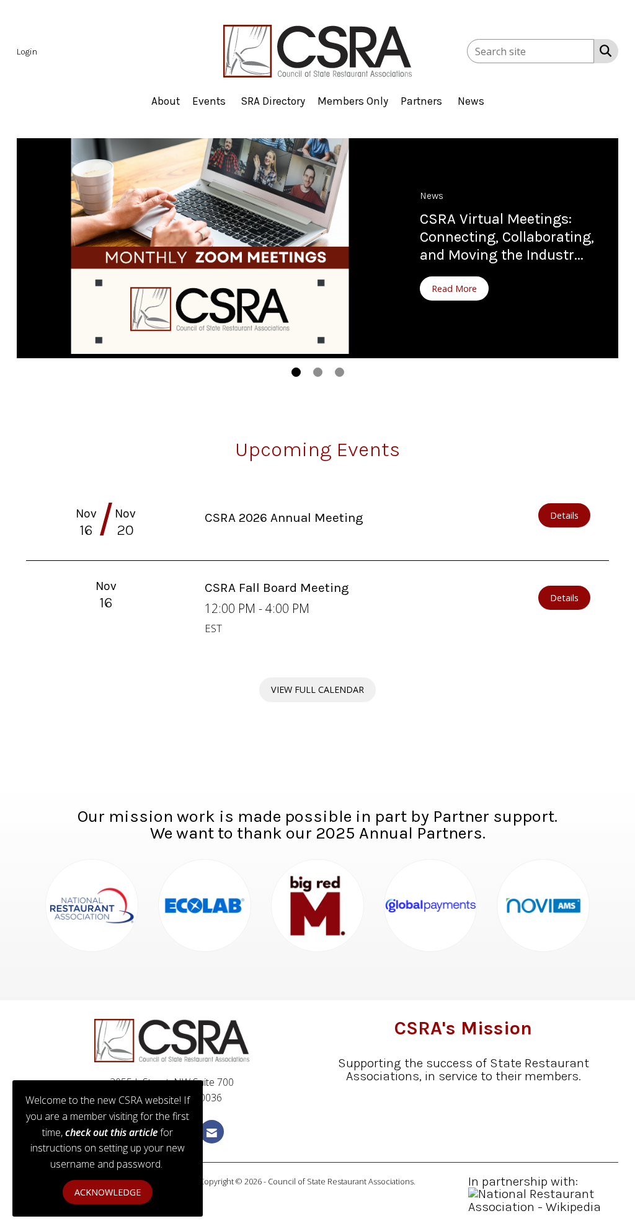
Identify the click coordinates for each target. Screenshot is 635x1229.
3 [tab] (339, 372)
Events (209, 101)
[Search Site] (603, 50)
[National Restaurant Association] (91, 905)
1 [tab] (296, 372)
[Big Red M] (317, 905)
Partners (421, 101)
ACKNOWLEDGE (107, 1192)
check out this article (111, 1132)
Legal (426, 1181)
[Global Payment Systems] (430, 905)
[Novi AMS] (543, 905)
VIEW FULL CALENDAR (317, 689)
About (165, 101)
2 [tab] (317, 372)
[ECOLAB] (204, 905)
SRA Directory (273, 101)
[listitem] (28, 51)
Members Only (353, 101)
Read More (454, 288)
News (471, 101)
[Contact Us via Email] (212, 1131)
